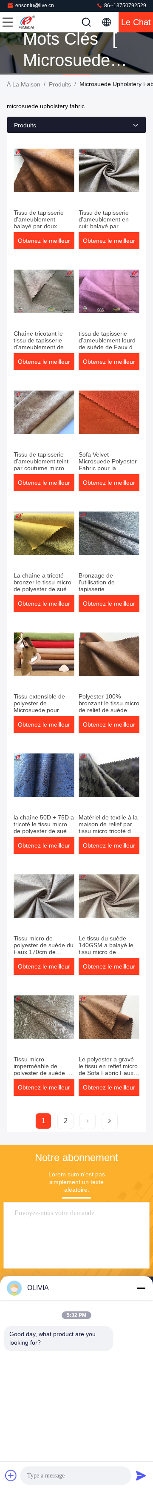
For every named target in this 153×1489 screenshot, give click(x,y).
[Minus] (141, 1288)
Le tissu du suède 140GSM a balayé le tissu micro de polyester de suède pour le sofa (106, 952)
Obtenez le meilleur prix (44, 243)
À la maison (23, 84)
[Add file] (11, 1475)
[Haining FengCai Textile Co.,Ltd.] (36, 22)
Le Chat (136, 22)
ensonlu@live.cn (34, 6)
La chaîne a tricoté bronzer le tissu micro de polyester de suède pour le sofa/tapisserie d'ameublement (44, 589)
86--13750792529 (124, 6)
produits (60, 84)
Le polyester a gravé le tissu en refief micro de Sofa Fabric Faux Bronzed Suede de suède (108, 1073)
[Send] (141, 1475)
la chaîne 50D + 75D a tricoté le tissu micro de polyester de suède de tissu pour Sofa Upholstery (44, 831)
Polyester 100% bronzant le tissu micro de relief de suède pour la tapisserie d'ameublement (109, 710)
